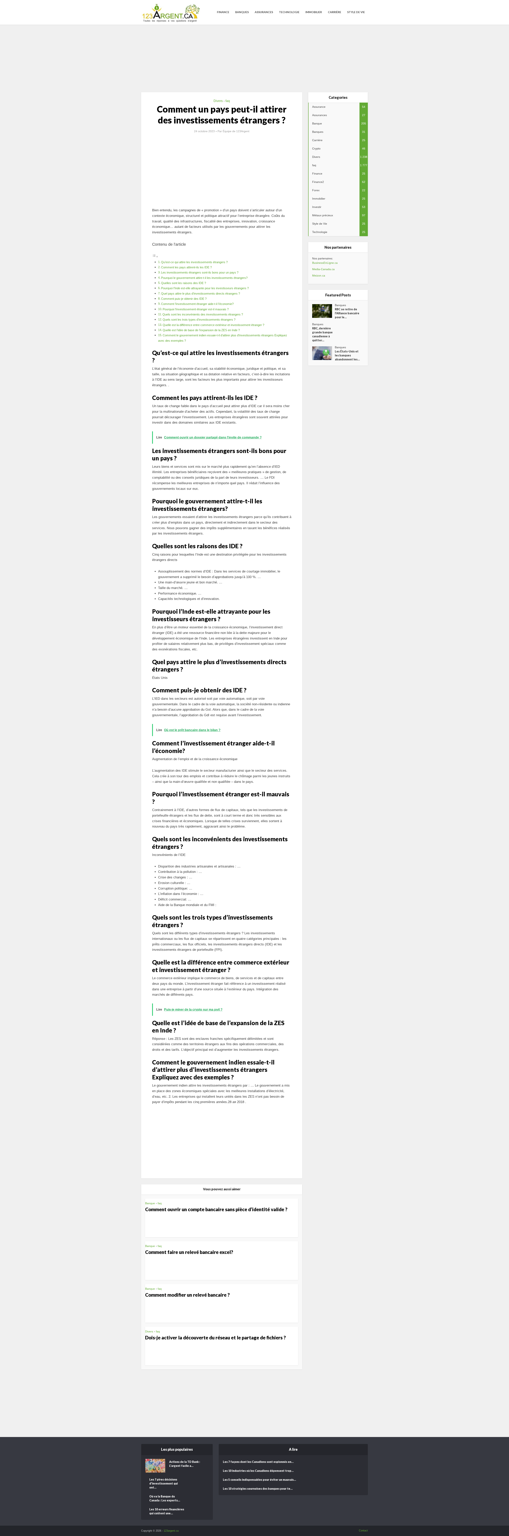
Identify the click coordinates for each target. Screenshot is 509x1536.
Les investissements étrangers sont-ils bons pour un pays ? (199, 272)
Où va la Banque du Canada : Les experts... (164, 1498)
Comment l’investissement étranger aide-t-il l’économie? (197, 304)
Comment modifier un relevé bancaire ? (187, 1295)
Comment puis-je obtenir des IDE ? (184, 298)
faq (227, 101)
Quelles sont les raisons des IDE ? (183, 283)
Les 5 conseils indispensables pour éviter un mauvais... (259, 1479)
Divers (218, 101)
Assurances (264, 12)
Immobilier (313, 12)
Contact (363, 1530)
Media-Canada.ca (323, 269)
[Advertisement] (254, 58)
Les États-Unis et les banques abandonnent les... (347, 355)
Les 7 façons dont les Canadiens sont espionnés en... (258, 1461)
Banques (242, 12)
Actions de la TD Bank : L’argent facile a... (184, 1463)
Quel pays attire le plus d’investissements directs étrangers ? (200, 293)
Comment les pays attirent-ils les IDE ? (186, 267)
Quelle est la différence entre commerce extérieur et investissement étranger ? (213, 325)
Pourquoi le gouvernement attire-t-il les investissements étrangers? (204, 277)
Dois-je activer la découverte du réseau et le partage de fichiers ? (215, 1337)
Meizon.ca (318, 275)
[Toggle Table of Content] (155, 256)
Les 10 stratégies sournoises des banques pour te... (258, 1488)
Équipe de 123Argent (236, 131)
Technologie (289, 12)
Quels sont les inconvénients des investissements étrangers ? (202, 314)
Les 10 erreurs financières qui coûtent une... (166, 1511)
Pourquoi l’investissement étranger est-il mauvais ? (196, 309)
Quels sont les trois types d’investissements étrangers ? (199, 319)
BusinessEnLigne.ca (325, 262)
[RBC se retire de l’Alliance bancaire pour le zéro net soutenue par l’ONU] (323, 311)
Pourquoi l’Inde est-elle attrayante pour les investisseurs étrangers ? (205, 288)
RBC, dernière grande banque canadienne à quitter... (322, 334)
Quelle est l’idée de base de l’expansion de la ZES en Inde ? (201, 330)
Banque (150, 1203)
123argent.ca (171, 1530)
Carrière (334, 12)
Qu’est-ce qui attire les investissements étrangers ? (194, 262)
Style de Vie (356, 12)
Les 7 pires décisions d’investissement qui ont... (163, 1483)
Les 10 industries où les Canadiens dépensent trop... (258, 1470)
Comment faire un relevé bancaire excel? (189, 1252)
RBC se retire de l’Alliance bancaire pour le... (347, 313)
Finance (223, 12)
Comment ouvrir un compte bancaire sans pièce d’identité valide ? (216, 1209)
